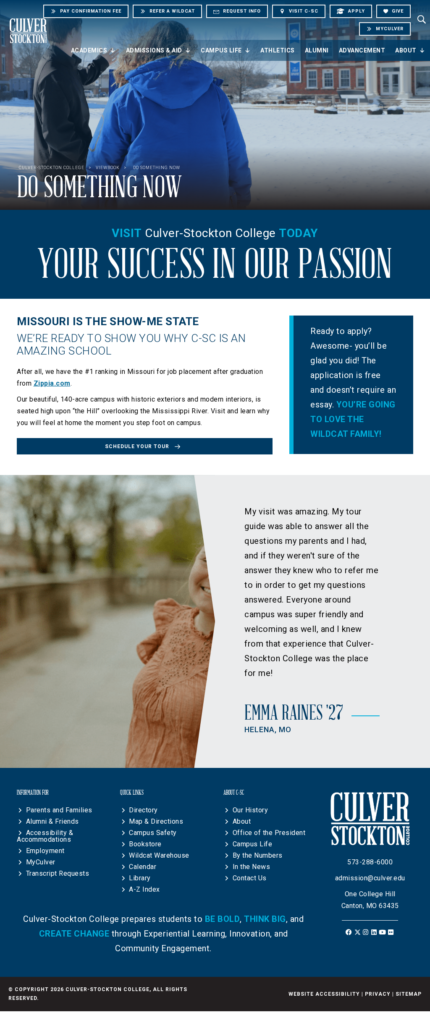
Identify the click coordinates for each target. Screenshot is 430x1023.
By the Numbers (258, 855)
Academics (89, 50)
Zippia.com (52, 383)
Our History (250, 810)
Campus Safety (153, 833)
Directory (143, 810)
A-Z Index (144, 889)
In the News (251, 867)
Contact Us (250, 878)
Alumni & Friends (52, 821)
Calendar (142, 867)
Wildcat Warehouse (159, 855)
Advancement (362, 50)
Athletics (277, 50)
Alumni (317, 50)
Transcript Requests (57, 873)
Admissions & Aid (154, 50)
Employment (45, 851)
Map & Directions (156, 821)
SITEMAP (409, 994)
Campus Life (221, 50)
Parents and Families (59, 810)
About (406, 50)
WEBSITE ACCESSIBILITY (324, 994)
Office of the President (269, 833)
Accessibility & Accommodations (45, 836)
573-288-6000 (370, 862)
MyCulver (40, 862)
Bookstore (145, 844)
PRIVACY (378, 994)
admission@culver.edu (370, 878)
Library (140, 878)
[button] (145, 446)
